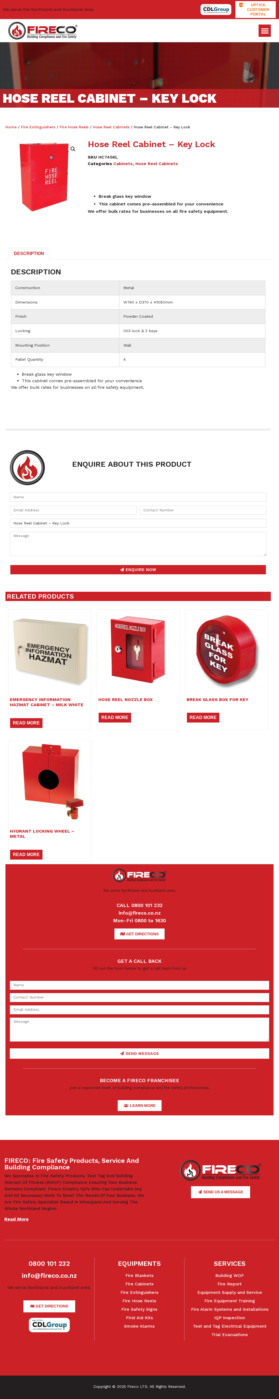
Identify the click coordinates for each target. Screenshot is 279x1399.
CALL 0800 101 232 (140, 905)
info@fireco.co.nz (140, 913)
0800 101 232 (49, 1263)
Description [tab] (29, 253)
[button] (265, 31)
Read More (26, 723)
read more (16, 1219)
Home (11, 127)
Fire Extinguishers (38, 127)
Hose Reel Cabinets (111, 127)
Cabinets (123, 163)
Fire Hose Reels (74, 127)
